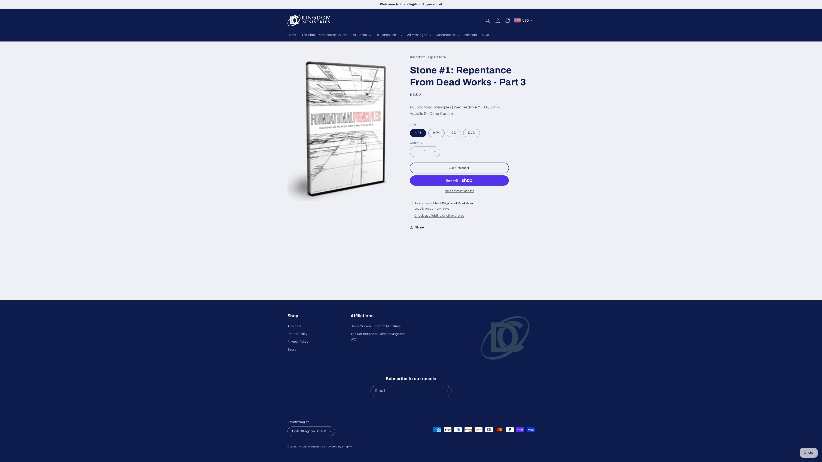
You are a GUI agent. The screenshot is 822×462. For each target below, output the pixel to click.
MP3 (418, 132)
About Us (294, 326)
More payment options (459, 191)
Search (292, 349)
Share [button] (419, 227)
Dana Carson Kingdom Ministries (376, 326)
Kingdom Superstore (311, 447)
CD (453, 132)
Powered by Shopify (339, 447)
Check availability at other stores (439, 215)
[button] (361, 35)
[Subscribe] (446, 391)
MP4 (436, 132)
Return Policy (297, 334)
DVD (471, 132)
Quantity (416, 142)
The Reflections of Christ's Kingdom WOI (378, 336)
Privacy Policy (297, 341)
